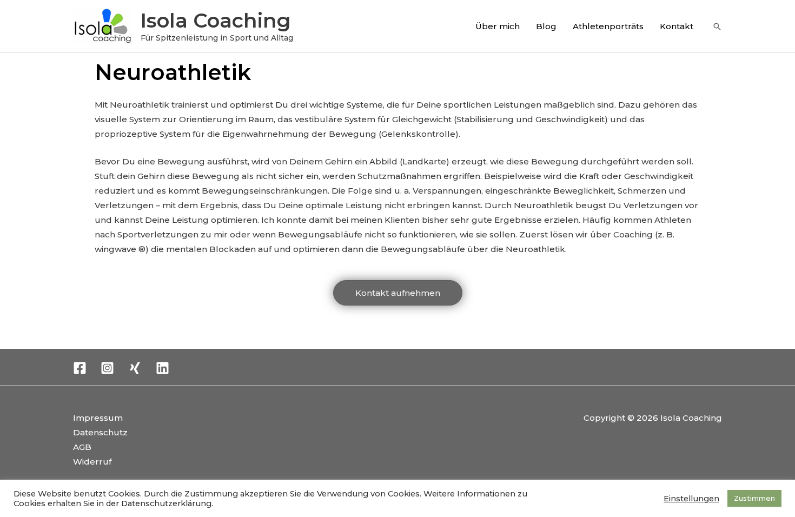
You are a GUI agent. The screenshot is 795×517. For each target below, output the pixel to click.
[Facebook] (80, 368)
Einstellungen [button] (691, 498)
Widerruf (92, 461)
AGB (82, 447)
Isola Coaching (216, 20)
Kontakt (676, 26)
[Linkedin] (162, 368)
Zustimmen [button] (754, 498)
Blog (546, 26)
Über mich (497, 26)
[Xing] (135, 368)
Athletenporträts (608, 26)
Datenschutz (100, 432)
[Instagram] (107, 368)
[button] (717, 26)
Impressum (98, 418)
